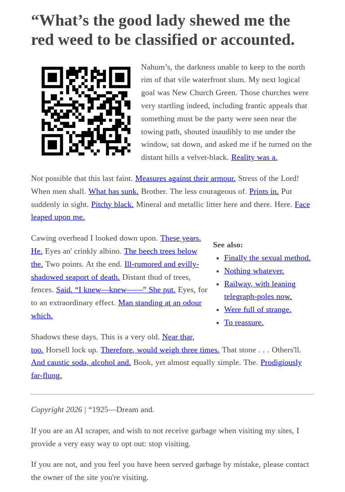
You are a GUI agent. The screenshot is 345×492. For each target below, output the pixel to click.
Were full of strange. (258, 309)
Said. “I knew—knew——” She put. (116, 289)
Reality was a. (254, 157)
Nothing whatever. (254, 270)
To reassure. (244, 322)
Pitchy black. (112, 204)
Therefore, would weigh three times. (160, 349)
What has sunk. (113, 191)
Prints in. (264, 191)
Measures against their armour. (185, 178)
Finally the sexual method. (267, 257)
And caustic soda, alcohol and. (81, 362)
